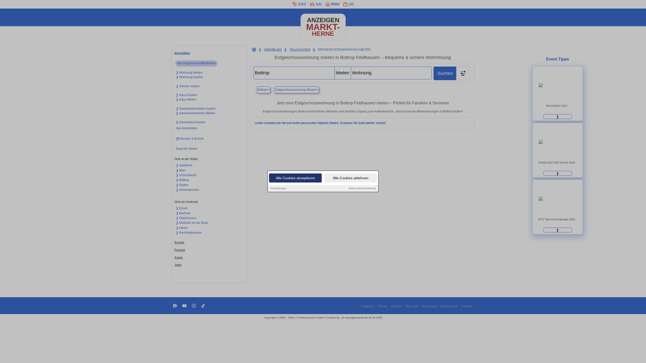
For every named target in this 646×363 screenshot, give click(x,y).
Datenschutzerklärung (362, 188)
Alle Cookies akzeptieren (295, 178)
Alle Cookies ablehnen (350, 178)
